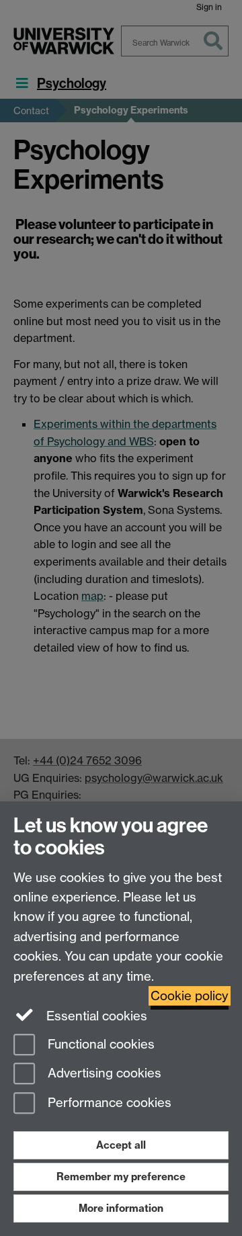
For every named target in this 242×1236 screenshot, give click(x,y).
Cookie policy (190, 996)
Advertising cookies (102, 1074)
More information (121, 1208)
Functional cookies (99, 1044)
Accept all (121, 1145)
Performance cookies (107, 1103)
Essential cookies (95, 1016)
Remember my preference (121, 1176)
